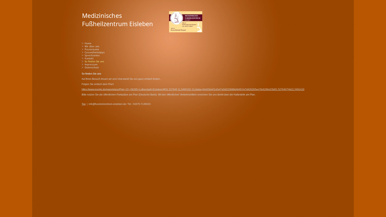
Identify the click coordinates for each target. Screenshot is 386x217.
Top (84, 104)
